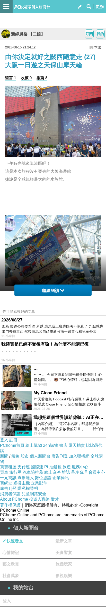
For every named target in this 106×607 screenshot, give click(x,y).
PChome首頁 (12, 445)
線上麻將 (52, 472)
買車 (4, 472)
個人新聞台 (40, 456)
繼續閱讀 (50, 290)
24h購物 (50, 445)
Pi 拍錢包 (52, 467)
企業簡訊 (60, 478)
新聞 (4, 456)
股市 (25, 456)
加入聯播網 (79, 456)
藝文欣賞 (11, 564)
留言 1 (10, 78)
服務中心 (80, 467)
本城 (97, 47)
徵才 (55, 499)
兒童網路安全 (34, 494)
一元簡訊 (8, 478)
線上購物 (33, 445)
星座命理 (79, 472)
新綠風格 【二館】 (28, 34)
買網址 (6, 483)
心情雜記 (11, 552)
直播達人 (25, 478)
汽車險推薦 (33, 472)
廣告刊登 (59, 456)
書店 (63, 445)
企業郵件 (39, 483)
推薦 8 (42, 78)
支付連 (23, 467)
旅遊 (67, 467)
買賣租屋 (8, 467)
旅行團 (15, 472)
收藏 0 (26, 78)
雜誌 (66, 472)
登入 (4, 440)
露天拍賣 (76, 445)
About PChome (14, 499)
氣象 (15, 456)
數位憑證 (43, 478)
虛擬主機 (21, 483)
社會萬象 (11, 575)
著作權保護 (10, 505)
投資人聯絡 (39, 499)
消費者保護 (10, 494)
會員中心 (97, 472)
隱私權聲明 (27, 488)
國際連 (37, 467)
